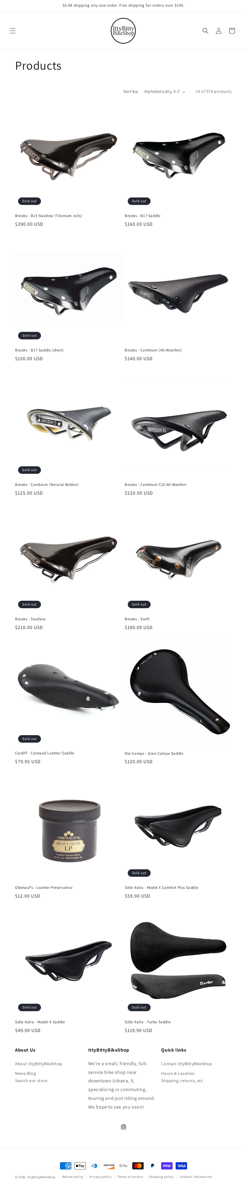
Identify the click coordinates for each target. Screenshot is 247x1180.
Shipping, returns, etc (182, 1080)
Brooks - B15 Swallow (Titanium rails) (48, 215)
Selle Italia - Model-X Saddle (40, 1022)
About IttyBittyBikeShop (38, 1063)
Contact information (196, 1177)
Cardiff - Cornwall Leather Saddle (44, 753)
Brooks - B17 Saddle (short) (39, 350)
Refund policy (72, 1177)
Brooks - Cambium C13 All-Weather (155, 484)
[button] (12, 30)
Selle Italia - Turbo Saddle (147, 1022)
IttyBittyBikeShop (41, 1177)
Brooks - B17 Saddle (142, 215)
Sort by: (131, 91)
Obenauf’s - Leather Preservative (43, 887)
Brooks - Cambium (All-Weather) (153, 350)
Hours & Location (178, 1073)
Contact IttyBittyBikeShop (186, 1063)
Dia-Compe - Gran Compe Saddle (154, 753)
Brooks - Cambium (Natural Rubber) (47, 484)
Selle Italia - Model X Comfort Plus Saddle (161, 887)
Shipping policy (161, 1177)
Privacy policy (100, 1177)
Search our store (31, 1080)
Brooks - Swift (137, 619)
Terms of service (130, 1177)
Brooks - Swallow (30, 619)
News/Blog (25, 1073)
